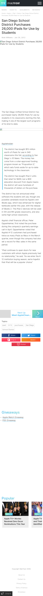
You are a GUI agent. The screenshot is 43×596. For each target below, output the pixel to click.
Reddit (33, 340)
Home (4, 13)
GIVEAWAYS (25, 10)
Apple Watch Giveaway (13, 417)
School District (8, 330)
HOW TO (13, 10)
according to (28, 155)
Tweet (33, 335)
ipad (4, 325)
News (19, 13)
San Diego (30, 325)
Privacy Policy (21, 583)
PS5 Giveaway (9, 420)
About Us (21, 575)
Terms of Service (21, 588)
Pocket (23, 344)
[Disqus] (21, 377)
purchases (19, 325)
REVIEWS (36, 10)
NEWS (4, 10)
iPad (14, 13)
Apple (9, 13)
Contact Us (21, 579)
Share (13, 335)
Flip (12, 339)
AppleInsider (7, 143)
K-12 (10, 325)
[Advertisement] (21, 87)
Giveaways (21, 592)
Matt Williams (7, 37)
